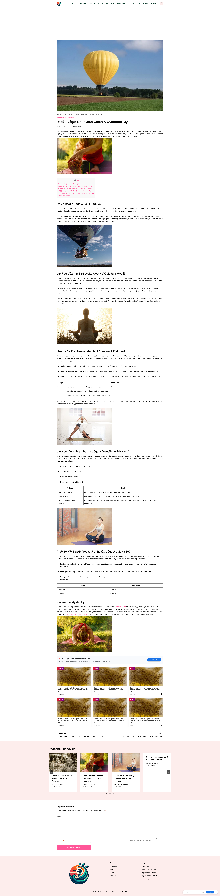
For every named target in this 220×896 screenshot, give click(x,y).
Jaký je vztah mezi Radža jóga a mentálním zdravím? (76, 191)
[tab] (106, 793)
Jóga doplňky (135, 3)
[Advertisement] (110, 20)
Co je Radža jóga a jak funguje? (68, 184)
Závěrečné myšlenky (65, 195)
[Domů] (57, 114)
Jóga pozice (94, 3)
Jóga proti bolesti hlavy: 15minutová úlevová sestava (124, 778)
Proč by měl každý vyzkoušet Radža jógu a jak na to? (76, 193)
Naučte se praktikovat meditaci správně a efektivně (75, 188)
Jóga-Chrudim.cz (64, 126)
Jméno (60, 841)
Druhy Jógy (82, 3)
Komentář (61, 816)
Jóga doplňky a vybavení (150, 869)
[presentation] (63, 762)
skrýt (78, 180)
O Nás (145, 3)
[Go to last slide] (51, 772)
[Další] (168, 772)
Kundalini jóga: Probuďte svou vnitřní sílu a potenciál (62, 778)
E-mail (97, 841)
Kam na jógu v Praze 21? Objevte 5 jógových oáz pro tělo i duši (80, 734)
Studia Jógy (145, 879)
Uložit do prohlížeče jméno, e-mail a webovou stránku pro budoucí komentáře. (145, 840)
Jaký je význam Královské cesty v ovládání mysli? (75, 186)
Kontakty (154, 3)
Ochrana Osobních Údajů (120, 891)
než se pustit (121, 607)
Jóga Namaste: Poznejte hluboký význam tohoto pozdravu (93, 778)
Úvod (73, 3)
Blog (111, 869)
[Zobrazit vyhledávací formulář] (161, 3)
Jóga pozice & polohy (149, 873)
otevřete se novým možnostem (75, 614)
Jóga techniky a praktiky (65, 118)
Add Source (210, 892)
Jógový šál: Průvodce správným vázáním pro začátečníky (142, 734)
